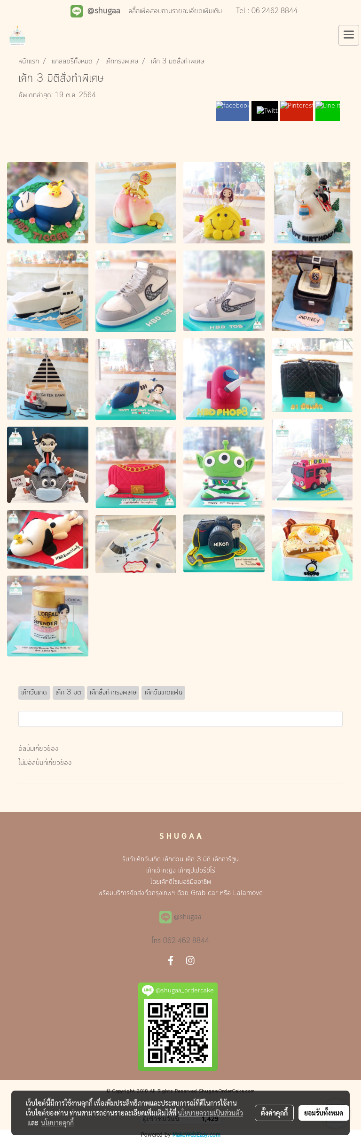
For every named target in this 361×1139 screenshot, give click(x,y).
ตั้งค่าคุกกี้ (274, 1112)
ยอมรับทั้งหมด (324, 1112)
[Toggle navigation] (348, 35)
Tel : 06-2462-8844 (267, 11)
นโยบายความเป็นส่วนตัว (210, 1112)
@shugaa (188, 917)
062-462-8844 (186, 941)
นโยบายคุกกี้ (57, 1122)
